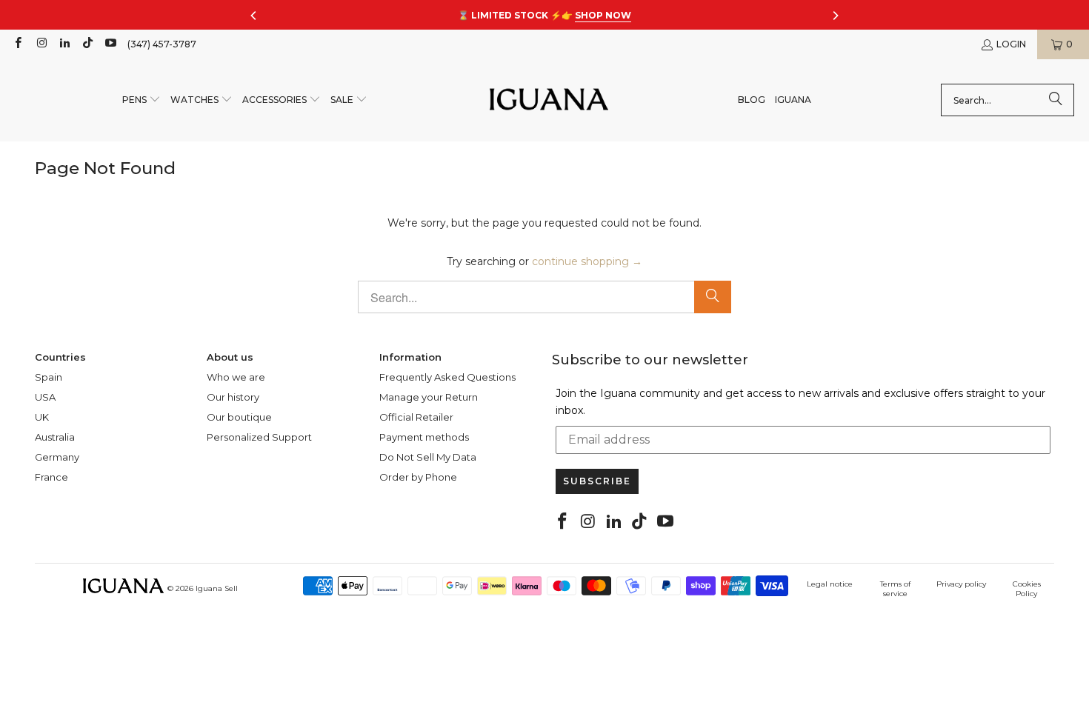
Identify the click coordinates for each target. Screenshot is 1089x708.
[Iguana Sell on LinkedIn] (64, 44)
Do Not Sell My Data (427, 457)
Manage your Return (428, 397)
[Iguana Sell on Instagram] (40, 44)
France (51, 477)
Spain (48, 377)
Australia (55, 437)
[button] (141, 100)
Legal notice (830, 584)
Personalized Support (259, 437)
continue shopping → (587, 261)
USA (45, 397)
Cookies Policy (1027, 588)
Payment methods (424, 437)
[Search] (1055, 100)
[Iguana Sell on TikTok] (87, 44)
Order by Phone (418, 477)
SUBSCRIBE (597, 481)
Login (1011, 44)
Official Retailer (416, 417)
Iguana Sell (217, 588)
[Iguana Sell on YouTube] (110, 44)
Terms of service (895, 588)
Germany (57, 457)
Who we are (236, 377)
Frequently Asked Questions (447, 377)
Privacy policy (961, 584)
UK (42, 417)
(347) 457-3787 (161, 44)
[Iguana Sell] (549, 100)
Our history (233, 397)
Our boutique (239, 417)
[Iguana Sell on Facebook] (17, 44)
